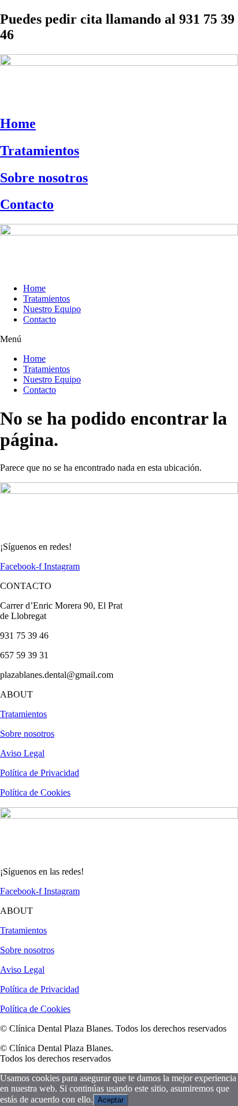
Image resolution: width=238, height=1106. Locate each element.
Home (18, 123)
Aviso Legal (22, 753)
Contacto (27, 204)
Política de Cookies (35, 792)
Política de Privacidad (39, 773)
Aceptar (111, 1100)
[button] (119, 339)
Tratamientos (39, 150)
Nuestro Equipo (52, 309)
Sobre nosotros (44, 177)
